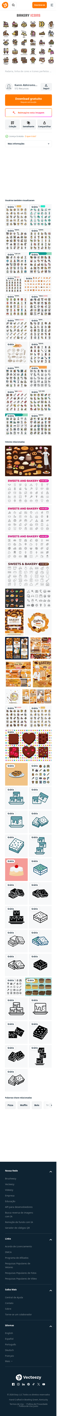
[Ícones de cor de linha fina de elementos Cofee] (16, 446)
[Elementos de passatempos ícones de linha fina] (16, 517)
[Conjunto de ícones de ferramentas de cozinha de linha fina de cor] (16, 612)
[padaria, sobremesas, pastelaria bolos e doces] (18, 937)
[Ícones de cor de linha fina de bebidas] (16, 284)
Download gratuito (28, 100)
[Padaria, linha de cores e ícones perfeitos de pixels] (16, 1008)
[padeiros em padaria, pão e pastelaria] (16, 888)
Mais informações (16, 141)
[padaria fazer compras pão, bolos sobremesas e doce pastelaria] (16, 911)
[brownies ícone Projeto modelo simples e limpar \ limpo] (16, 1137)
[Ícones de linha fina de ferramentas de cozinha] (16, 398)
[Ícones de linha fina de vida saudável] (16, 308)
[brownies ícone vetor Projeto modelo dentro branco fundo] (16, 1304)
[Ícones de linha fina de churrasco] (16, 565)
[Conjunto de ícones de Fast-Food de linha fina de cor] (16, 332)
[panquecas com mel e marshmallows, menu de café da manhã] (33, 960)
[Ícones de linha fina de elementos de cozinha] (16, 260)
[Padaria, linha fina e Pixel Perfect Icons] (16, 237)
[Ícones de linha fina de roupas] (16, 374)
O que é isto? (30, 136)
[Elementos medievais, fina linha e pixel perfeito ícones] (16, 493)
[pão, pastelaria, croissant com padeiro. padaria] (14, 965)
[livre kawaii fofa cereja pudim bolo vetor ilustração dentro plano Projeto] (16, 1280)
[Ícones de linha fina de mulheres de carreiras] (37, 329)
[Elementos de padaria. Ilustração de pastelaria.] (16, 469)
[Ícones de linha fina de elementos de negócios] (16, 636)
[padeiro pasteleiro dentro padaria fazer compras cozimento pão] (20, 988)
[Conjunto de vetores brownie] (28, 1061)
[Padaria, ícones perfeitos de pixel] (16, 213)
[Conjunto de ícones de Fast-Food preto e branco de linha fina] (16, 541)
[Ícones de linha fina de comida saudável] (16, 589)
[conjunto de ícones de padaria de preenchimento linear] (16, 1113)
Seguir (46, 88)
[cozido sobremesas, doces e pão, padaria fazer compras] (18, 862)
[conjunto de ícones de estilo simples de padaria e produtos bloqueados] (19, 353)
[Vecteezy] (5, 5)
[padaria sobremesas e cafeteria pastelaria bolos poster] (41, 834)
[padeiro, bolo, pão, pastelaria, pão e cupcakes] (28, 673)
